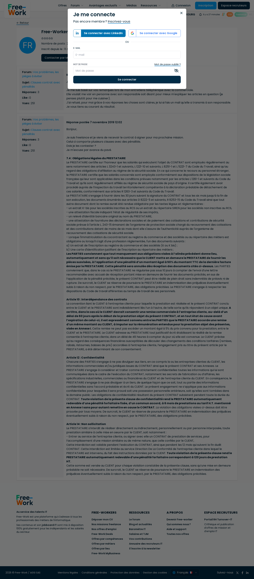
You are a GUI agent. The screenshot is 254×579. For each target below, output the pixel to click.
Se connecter (127, 80)
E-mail (76, 48)
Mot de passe (80, 64)
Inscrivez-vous (119, 21)
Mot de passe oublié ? (167, 64)
